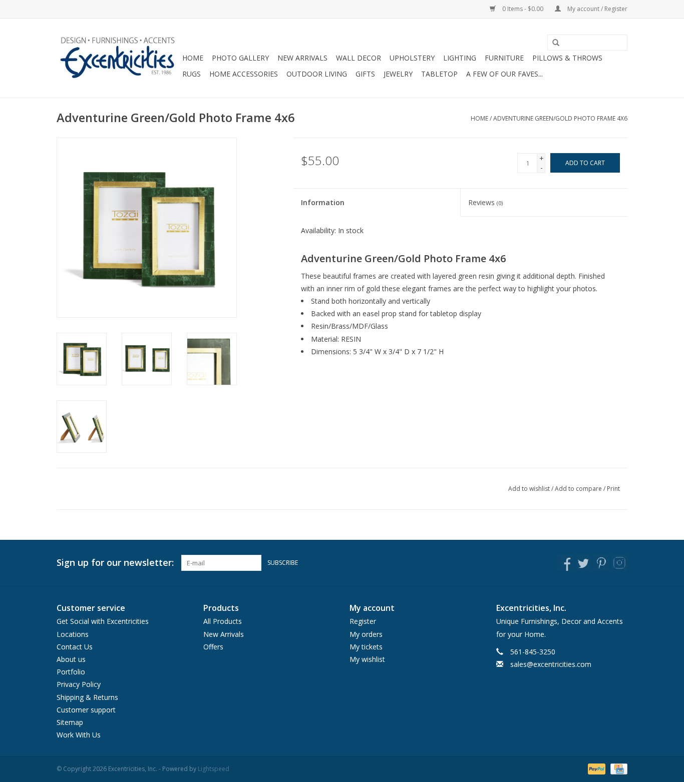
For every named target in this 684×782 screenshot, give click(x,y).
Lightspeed (213, 768)
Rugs (191, 74)
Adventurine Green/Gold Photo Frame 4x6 (560, 118)
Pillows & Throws (567, 58)
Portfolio (71, 671)
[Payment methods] (595, 768)
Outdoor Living (316, 74)
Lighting (459, 58)
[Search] (552, 43)
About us (71, 659)
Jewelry (398, 74)
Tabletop (439, 74)
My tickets (366, 646)
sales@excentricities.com (550, 664)
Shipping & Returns (87, 697)
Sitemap (70, 722)
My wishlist (367, 659)
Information (323, 202)
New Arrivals (302, 58)
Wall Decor (358, 58)
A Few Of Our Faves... (504, 74)
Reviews (485, 202)
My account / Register (596, 9)
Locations (73, 634)
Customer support (86, 709)
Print (613, 488)
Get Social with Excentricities (103, 621)
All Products (222, 621)
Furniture (504, 58)
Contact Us (75, 646)
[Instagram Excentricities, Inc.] (619, 563)
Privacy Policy (79, 684)
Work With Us (79, 734)
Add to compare (579, 488)
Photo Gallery (240, 58)
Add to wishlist (529, 488)
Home (192, 58)
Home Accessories (243, 74)
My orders (366, 634)
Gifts (365, 74)
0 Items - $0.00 (523, 9)
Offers (213, 646)
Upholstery (412, 58)
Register (363, 621)
